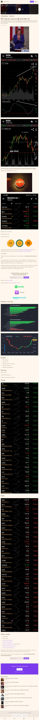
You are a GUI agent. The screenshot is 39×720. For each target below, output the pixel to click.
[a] (2, 679)
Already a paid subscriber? (19, 671)
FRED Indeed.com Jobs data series (10, 646)
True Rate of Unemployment (8, 647)
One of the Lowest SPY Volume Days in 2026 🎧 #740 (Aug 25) (17, 689)
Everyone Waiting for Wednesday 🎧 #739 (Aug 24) (15, 693)
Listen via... (12, 16)
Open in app (5, 16)
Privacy (21, 712)
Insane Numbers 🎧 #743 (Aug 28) (11, 678)
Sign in (36, 1)
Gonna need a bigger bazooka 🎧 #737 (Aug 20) (14, 701)
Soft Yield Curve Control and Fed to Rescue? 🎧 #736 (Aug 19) (17, 705)
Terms (24, 712)
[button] (2, 9)
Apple (14, 283)
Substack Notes (10, 280)
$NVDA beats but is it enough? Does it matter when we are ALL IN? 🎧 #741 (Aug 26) (21, 686)
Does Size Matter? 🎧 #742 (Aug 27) (11, 682)
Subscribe (32, 1)
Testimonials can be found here (24, 251)
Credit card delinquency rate (8, 644)
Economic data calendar (7, 640)
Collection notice (28, 712)
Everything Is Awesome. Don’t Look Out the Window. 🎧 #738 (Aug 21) (18, 697)
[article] (19, 679)
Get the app (24, 715)
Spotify (11, 283)
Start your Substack (16, 715)
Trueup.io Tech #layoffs (7, 642)
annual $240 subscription (28, 249)
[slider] (20, 12)
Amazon (18, 283)
